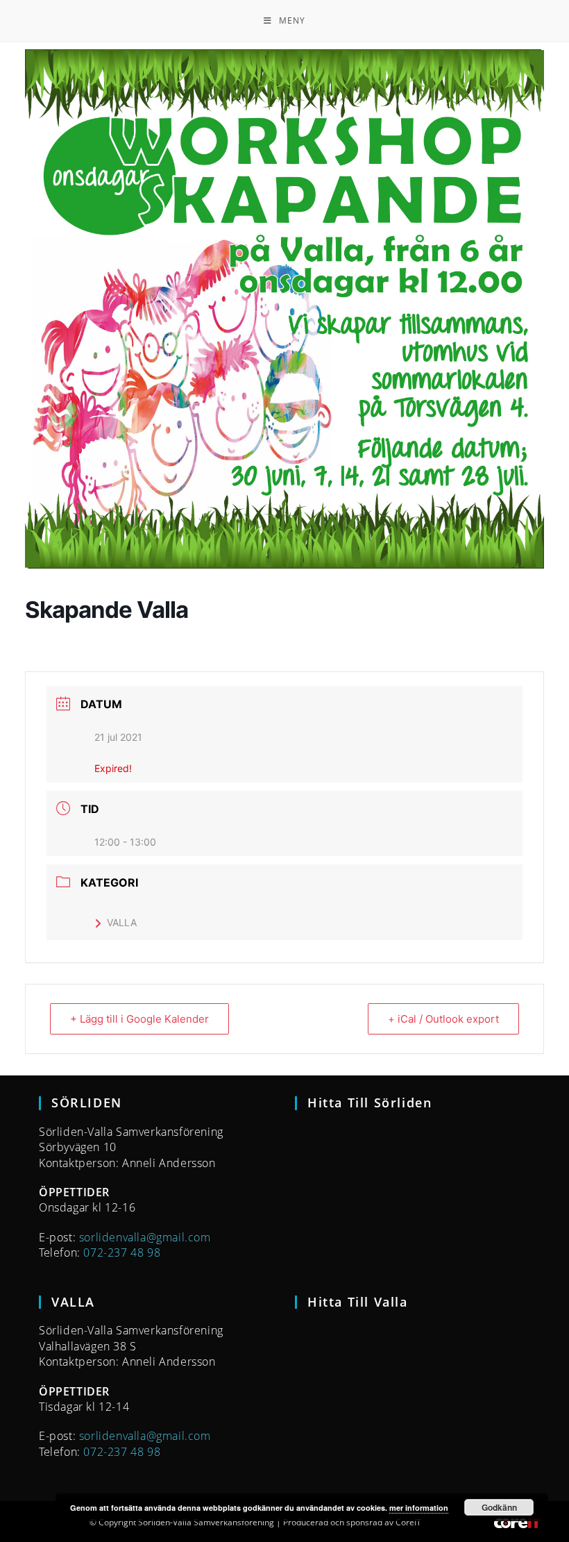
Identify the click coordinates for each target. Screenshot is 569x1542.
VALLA (122, 922)
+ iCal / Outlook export (443, 1018)
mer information (418, 1507)
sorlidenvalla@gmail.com (145, 1237)
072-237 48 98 (121, 1252)
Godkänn (499, 1507)
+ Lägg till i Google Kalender (139, 1018)
